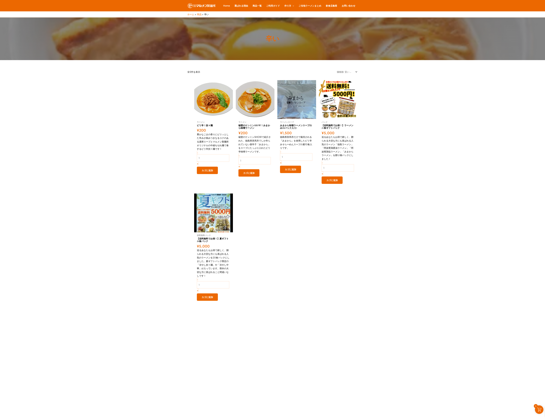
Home (226, 6)
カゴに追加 (207, 170)
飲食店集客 (331, 6)
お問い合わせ (348, 6)
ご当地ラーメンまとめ (310, 6)
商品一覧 (257, 6)
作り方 (287, 6)
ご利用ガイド (273, 6)
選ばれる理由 (241, 6)
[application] (292, 6)
